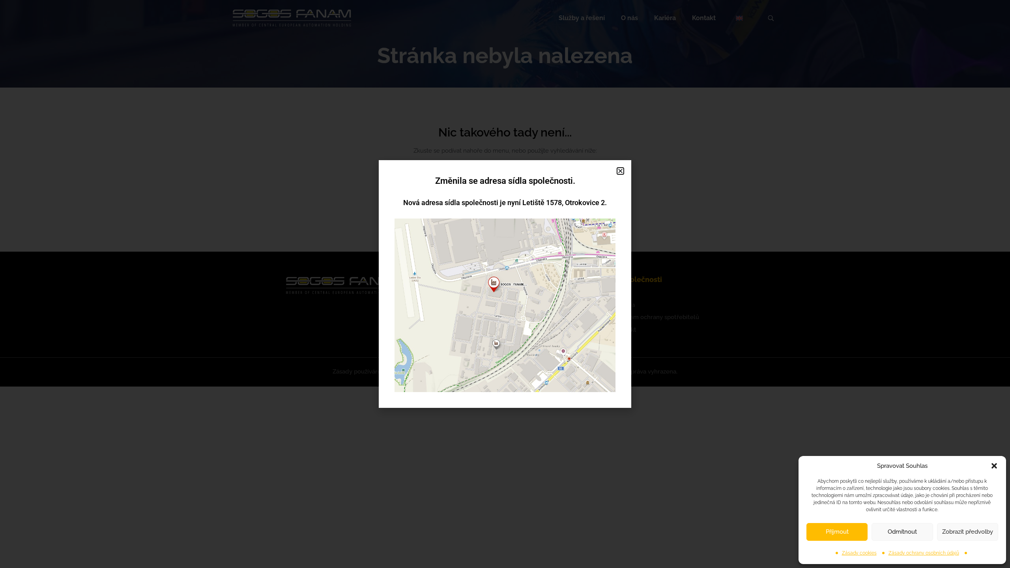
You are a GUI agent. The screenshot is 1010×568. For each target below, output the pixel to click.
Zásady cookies (859, 553)
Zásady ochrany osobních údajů (923, 553)
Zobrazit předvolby (967, 531)
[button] (994, 466)
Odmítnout (902, 531)
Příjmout (837, 531)
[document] (505, 284)
